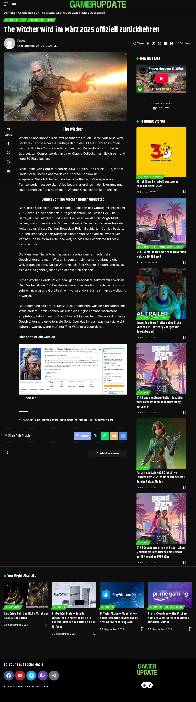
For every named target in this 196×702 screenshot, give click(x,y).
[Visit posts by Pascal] (9, 43)
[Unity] (54, 676)
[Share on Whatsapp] (159, 43)
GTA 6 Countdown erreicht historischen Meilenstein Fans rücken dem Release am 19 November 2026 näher (160, 552)
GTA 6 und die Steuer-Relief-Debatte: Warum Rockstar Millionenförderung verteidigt (159, 402)
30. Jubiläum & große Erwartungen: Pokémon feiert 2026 (157, 184)
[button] (7, 4)
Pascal (21, 40)
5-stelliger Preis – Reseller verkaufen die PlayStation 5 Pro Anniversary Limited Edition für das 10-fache (73, 620)
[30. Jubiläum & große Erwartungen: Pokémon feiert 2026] (161, 152)
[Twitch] (43, 676)
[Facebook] (9, 676)
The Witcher (100, 420)
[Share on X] (153, 43)
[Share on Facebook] (147, 43)
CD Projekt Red (50, 420)
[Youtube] (20, 676)
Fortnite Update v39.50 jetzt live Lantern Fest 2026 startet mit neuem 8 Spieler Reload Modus (160, 477)
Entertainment (160, 317)
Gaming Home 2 (27, 12)
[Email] (165, 43)
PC (23, 19)
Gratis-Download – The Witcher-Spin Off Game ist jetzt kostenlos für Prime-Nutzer (168, 618)
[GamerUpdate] (98, 4)
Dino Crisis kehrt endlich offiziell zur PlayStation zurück (26, 615)
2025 (38, 420)
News (70, 420)
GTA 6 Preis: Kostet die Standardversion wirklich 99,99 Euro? (161, 254)
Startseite (9, 12)
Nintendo (157, 176)
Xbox (50, 19)
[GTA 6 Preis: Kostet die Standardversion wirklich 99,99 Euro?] (161, 223)
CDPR (63, 420)
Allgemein (11, 19)
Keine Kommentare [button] (109, 453)
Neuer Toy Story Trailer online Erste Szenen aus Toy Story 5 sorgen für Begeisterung (158, 327)
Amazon (31, 397)
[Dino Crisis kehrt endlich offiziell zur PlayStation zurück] (26, 595)
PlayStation (36, 19)
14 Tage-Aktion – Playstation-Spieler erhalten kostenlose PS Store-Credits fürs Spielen (119, 618)
